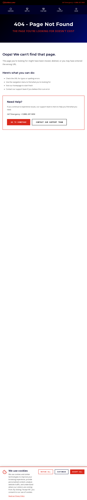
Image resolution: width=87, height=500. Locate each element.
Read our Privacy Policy (16, 496)
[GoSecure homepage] (9, 2)
